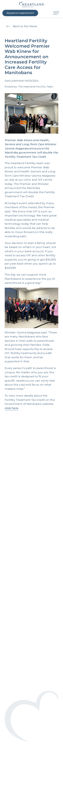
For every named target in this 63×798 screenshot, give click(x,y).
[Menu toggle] (56, 13)
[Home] (31, 4)
